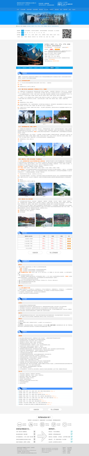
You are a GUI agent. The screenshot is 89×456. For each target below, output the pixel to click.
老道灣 (54, 34)
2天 (25, 32)
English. (74, 9)
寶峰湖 (51, 34)
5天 (32, 32)
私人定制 (46, 9)
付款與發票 (69, 450)
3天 (27, 32)
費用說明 (30, 67)
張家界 (26, 34)
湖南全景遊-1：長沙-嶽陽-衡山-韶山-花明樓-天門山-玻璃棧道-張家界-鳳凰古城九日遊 (32, 404)
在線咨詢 (35, 252)
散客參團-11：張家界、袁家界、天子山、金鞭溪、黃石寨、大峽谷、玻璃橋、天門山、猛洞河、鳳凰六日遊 (36, 397)
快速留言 (51, 9)
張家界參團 (35, 9)
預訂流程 (41, 67)
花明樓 (53, 36)
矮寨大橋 (33, 36)
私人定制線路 (56, 30)
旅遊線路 (24, 26)
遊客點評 (57, 67)
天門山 (40, 34)
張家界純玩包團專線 (35, 30)
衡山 (50, 36)
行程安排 (18, 67)
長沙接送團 (23, 9)
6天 (34, 32)
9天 (41, 32)
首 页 (18, 9)
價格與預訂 (25, 67)
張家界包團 (29, 9)
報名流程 (64, 451)
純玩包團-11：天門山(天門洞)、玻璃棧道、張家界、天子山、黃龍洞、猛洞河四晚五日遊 (33, 402)
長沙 (37, 36)
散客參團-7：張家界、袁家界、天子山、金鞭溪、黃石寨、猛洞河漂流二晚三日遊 (32, 394)
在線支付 (36, 67)
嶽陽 (47, 36)
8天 (39, 32)
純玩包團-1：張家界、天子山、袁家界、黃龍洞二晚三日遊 (28, 392)
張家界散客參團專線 (43, 30)
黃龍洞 (47, 34)
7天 (36, 32)
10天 (44, 32)
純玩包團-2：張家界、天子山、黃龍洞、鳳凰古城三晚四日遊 (28, 399)
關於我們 (65, 9)
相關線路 (52, 67)
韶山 (44, 36)
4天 (29, 32)
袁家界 (33, 34)
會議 (70, 9)
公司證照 (64, 450)
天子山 (29, 34)
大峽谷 (58, 34)
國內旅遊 (41, 9)
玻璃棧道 (43, 34)
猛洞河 (22, 36)
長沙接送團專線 (27, 30)
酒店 (61, 9)
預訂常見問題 (69, 447)
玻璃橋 (18, 36)
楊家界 (36, 34)
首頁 (21, 26)
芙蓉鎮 (25, 36)
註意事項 (46, 67)
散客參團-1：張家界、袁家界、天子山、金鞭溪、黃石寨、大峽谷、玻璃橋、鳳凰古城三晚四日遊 (34, 391)
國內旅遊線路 (50, 30)
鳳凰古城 (29, 36)
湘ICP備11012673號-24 (26, 451)
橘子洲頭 (40, 36)
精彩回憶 (57, 9)
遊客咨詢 (68, 451)
